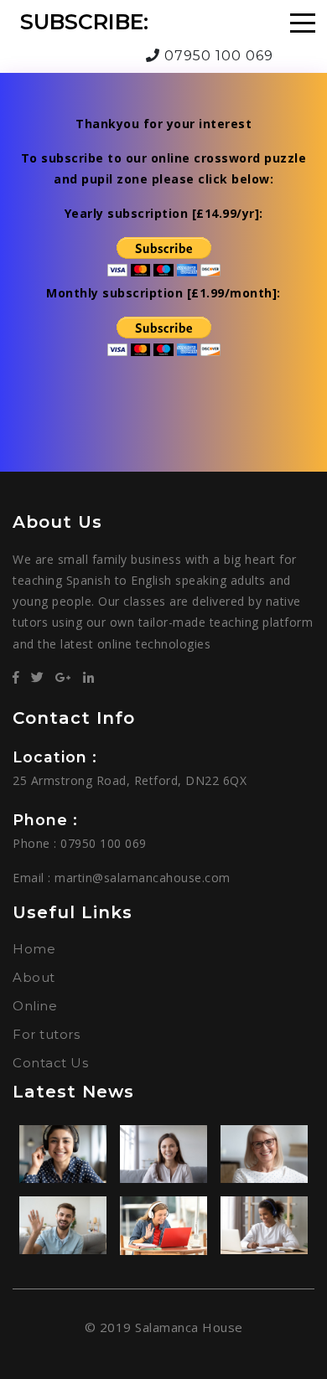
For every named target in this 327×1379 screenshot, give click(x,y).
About (34, 977)
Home (34, 949)
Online (35, 1006)
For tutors (46, 1034)
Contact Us (50, 1063)
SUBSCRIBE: (84, 21)
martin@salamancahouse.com (142, 878)
